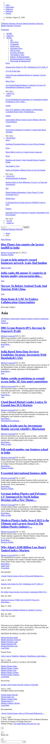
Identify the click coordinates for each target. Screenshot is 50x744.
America (30, 319)
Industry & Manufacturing (19, 57)
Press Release (6, 239)
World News (15, 46)
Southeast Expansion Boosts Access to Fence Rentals (25, 144)
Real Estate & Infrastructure (20, 61)
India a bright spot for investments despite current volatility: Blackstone (23, 427)
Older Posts (5, 566)
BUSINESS (10, 138)
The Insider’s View (17, 55)
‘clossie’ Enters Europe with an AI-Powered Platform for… (22, 576)
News (8, 63)
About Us (10, 36)
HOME (9, 34)
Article (8, 96)
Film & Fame (15, 50)
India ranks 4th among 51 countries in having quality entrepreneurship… (23, 274)
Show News (10, 81)
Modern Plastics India (9, 666)
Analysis (36, 319)
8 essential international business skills (24, 473)
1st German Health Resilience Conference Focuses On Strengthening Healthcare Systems (26, 86)
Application (44, 319)
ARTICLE (10, 93)
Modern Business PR (9, 644)
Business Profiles (7, 255)
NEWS (9, 38)
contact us (10, 223)
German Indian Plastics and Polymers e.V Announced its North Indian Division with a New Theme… (23, 496)
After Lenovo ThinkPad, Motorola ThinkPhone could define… (24, 656)
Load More (5, 648)
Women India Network (9, 695)
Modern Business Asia (9, 646)
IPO (7, 188)
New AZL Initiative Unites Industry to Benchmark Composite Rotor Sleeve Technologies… (24, 111)
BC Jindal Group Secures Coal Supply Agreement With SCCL (24, 592)
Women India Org (7, 697)
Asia (2, 281)
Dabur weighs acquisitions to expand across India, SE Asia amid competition (24, 380)
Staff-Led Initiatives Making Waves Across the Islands (25, 170)
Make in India (6, 268)
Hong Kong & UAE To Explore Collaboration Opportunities (19, 300)
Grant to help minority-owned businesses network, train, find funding (24, 261)
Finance (8, 209)
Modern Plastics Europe (9, 673)
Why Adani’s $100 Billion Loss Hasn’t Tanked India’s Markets (23, 549)
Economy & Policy (17, 53)
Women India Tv (7, 701)
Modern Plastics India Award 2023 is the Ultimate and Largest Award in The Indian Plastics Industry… (25, 523)
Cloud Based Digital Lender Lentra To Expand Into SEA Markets (24, 403)
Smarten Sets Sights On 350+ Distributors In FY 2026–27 (27, 67)
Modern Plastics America (10, 675)
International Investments (10, 421)
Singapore (4, 323)
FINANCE (10, 176)
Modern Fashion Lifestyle (10, 703)
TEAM (9, 221)
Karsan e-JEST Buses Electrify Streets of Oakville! (19, 685)
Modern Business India (9, 638)
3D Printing (5, 319)
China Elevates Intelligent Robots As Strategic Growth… (22, 610)
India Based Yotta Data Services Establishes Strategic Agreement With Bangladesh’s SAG (23, 354)
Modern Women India (9, 699)
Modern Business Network (11, 640)
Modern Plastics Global (9, 668)
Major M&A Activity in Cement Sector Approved (24, 152)
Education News (16, 48)
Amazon (23, 319)
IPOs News (14, 42)
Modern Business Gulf (9, 642)
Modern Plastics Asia (8, 670)
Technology (14, 44)
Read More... (6, 344)
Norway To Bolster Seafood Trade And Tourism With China (24, 287)
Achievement (15, 319)
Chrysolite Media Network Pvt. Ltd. (26, 724)
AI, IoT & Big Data (13, 71)
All (11, 40)
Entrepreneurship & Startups (20, 59)
